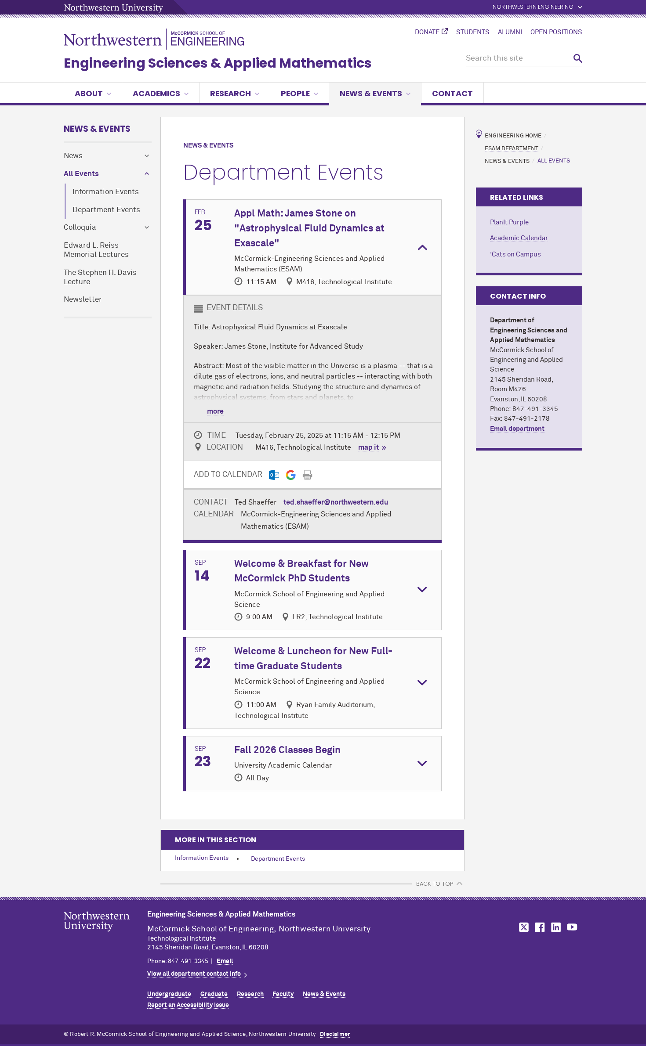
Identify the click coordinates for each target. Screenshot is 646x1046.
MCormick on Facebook (538, 927)
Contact (452, 93)
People (295, 93)
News (73, 156)
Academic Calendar (519, 238)
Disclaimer (335, 1034)
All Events (81, 174)
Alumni (510, 32)
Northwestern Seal (105, 935)
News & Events (371, 93)
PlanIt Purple (509, 222)
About (89, 93)
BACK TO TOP (434, 883)
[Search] (577, 58)
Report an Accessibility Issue (188, 1005)
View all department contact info (194, 974)
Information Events (106, 192)
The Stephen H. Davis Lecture (100, 277)
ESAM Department (511, 148)
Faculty (283, 994)
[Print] (307, 475)
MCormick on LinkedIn (555, 927)
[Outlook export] (274, 475)
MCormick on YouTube (572, 927)
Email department (517, 429)
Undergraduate (169, 994)
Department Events (106, 210)
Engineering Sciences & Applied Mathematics (218, 63)
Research (230, 93)
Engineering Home (513, 136)
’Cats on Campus (515, 254)
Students (473, 32)
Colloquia (80, 227)
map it (368, 447)
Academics (156, 93)
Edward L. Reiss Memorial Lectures (96, 250)
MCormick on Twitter (522, 927)
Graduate (214, 994)
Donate (427, 32)
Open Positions (556, 32)
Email (225, 961)
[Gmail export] (291, 475)
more (215, 411)
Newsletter (83, 299)
